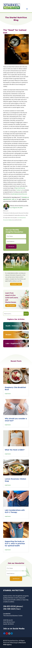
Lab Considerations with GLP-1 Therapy (15, 511)
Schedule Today (16, 284)
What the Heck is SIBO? (15, 450)
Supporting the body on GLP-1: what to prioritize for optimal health (15, 543)
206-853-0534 (9, 606)
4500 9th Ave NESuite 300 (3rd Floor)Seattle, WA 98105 (9, 622)
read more (8, 393)
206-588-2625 (9, 609)
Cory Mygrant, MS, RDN (16, 207)
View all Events (10, 305)
